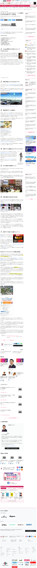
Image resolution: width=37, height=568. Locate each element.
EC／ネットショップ (8, 554)
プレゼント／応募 (34, 550)
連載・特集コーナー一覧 (6, 9)
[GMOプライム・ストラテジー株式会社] (29, 525)
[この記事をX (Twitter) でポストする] (16, 343)
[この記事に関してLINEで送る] (21, 343)
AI (8, 7)
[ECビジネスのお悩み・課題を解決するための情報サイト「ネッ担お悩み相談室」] (14, 567)
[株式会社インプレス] (5, 564)
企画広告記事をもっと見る (31, 132)
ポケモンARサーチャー (11, 114)
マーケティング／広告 (5, 7)
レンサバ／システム (14, 553)
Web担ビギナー (12, 3)
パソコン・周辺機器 (20, 488)
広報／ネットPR (2, 554)
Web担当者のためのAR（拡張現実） (12, 9)
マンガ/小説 (26, 550)
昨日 (27, 42)
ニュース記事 (34, 549)
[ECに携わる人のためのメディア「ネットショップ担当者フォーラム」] (33, 562)
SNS (10, 7)
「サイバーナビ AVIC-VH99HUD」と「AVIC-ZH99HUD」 (13, 84)
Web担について (25, 3)
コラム (19, 550)
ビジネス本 (9, 488)
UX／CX (7, 553)
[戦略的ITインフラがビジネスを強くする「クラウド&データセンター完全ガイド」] (14, 560)
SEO (1, 7)
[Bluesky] (31, 536)
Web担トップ (1, 9)
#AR (7, 335)
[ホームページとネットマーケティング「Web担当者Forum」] (27, 560)
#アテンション (14, 335)
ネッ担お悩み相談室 (11, 469)
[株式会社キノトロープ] (12, 525)
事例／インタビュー (27, 548)
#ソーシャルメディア (13, 336)
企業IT (21, 0)
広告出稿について (30, 3)
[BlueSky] (17, 470)
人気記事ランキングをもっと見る (31, 75)
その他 (13, 555)
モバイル (13, 554)
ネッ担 (8, 469)
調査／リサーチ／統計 (29, 7)
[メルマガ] (17, 467)
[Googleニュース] (20, 470)
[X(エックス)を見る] (29, 536)
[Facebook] (20, 467)
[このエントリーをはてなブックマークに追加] (17, 343)
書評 (25, 549)
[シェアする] (14, 343)
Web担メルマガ (17, 3)
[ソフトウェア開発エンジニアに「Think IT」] (21, 560)
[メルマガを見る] (26, 536)
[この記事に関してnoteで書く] (19, 343)
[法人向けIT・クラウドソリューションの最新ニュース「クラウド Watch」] (14, 562)
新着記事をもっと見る (31, 36)
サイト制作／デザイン (21, 7)
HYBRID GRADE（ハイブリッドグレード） (6, 152)
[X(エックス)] (22, 467)
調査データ (20, 549)
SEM (7, 555)
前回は (1, 32)
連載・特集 (21, 3)
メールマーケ (2, 555)
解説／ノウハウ (20, 548)
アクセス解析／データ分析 (15, 7)
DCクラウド (27, 0)
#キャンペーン (17, 335)
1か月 (34, 42)
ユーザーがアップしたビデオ (9, 159)
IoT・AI (24, 0)
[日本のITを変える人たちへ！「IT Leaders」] (21, 562)
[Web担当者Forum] (3, 536)
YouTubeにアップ (5, 246)
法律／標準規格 (2, 553)
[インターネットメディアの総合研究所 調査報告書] (33, 560)
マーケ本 (3, 488)
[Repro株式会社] (12, 516)
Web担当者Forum (3, 3)
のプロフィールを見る (12, 448)
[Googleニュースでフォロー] (33, 536)
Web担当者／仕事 (14, 551)
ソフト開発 (23, 0)
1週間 (30, 42)
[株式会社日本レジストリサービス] (4, 525)
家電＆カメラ (14, 488)
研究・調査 (29, 0)
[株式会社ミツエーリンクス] (4, 516)
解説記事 (33, 548)
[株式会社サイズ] (20, 525)
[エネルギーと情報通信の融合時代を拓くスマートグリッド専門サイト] (27, 562)
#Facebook (9, 335)
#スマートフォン (8, 336)
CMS (25, 7)
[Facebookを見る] (28, 536)
